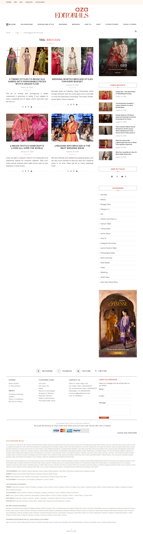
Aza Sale (104, 195)
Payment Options (45, 396)
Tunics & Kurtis (48, 487)
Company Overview (16, 394)
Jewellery (29, 2)
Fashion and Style (46, 24)
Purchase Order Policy (47, 401)
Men (15, 2)
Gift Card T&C (44, 386)
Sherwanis (28, 495)
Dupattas (123, 487)
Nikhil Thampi (53, 474)
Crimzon (46, 479)
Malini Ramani (31, 474)
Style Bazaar (105, 263)
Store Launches (106, 258)
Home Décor (105, 234)
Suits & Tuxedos (56, 495)
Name (101, 389)
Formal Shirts (79, 495)
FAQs (41, 388)
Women (8, 2)
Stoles (19, 492)
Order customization (47, 398)
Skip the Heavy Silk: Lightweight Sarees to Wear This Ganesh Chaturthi (126, 142)
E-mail (102, 396)
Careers (11, 396)
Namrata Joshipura (42, 474)
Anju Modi (22, 474)
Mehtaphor (39, 479)
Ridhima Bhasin (53, 471)
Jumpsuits (89, 487)
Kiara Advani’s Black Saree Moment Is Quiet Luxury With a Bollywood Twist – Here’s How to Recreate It (125, 130)
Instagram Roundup (108, 243)
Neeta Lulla (15, 474)
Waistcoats (110, 487)
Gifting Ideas (105, 229)
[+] (108, 209)
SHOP (98, 24)
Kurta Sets (15, 487)
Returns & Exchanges (47, 391)
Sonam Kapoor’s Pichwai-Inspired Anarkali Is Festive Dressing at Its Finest (126, 117)
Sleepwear (70, 498)
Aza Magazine (27, 24)
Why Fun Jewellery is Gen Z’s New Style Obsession (126, 153)
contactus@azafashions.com (79, 393)
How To (88, 24)
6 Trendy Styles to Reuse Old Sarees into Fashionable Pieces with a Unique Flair (27, 81)
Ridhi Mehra (71, 471)
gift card (42, 383)
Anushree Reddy (54, 477)
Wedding (76, 24)
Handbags (37, 492)
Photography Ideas (108, 253)
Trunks (57, 492)
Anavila (92, 471)
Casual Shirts (88, 495)
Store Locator (14, 383)
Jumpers (68, 501)
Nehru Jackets (19, 495)
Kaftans (117, 487)
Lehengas (44, 498)
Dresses (31, 498)
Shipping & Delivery (46, 393)
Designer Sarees (24, 487)
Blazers (48, 495)
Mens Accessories (73, 492)
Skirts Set (58, 498)
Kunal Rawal (44, 477)
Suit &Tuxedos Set (59, 501)
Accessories (40, 2)
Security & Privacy (15, 401)
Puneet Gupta (21, 479)
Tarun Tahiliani (22, 471)
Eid (102, 214)
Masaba (87, 471)
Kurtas (12, 495)
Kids (21, 2)
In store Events (14, 386)
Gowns (56, 487)
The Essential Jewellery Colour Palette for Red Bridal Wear (125, 105)
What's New (105, 277)
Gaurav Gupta (43, 471)
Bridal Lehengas (16, 490)
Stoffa (51, 479)
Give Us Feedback (75, 396)
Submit (104, 418)
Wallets (24, 492)
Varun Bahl (62, 471)
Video (103, 268)
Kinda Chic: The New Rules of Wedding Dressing (125, 92)
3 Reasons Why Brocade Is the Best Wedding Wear (72, 147)
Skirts (99, 487)
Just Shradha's (30, 479)
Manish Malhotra (33, 471)
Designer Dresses (64, 487)
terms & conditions (16, 399)
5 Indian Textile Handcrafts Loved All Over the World (27, 147)
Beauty (103, 200)
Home (13, 24)
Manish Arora (79, 471)
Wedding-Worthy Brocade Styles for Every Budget (72, 80)
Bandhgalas (35, 495)
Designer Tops (75, 487)
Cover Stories (112, 24)
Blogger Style (106, 204)
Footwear (30, 492)
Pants (95, 487)
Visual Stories (129, 24)
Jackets (104, 487)
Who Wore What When (109, 282)
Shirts (35, 501)
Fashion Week (106, 224)
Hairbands (51, 492)
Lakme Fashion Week (109, 248)
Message (102, 403)
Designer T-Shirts (68, 495)
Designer (63, 24)
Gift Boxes (63, 492)
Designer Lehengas (37, 487)
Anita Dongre (35, 477)
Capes (83, 487)
